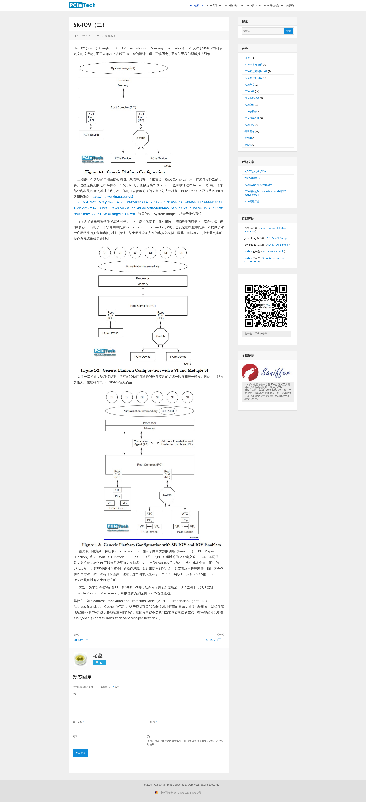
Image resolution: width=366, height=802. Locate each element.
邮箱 (153, 721)
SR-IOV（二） (90, 24)
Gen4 (247, 58)
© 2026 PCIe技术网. (154, 784)
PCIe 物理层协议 (253, 78)
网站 (75, 736)
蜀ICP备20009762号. (211, 784)
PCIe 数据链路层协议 (255, 71)
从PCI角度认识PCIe (255, 171)
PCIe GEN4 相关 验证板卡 (258, 184)
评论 (76, 693)
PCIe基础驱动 (251, 98)
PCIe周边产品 (251, 201)
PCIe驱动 (249, 124)
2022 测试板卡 (252, 178)
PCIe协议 (249, 91)
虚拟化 (111, 35)
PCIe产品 (249, 84)
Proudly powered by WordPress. (183, 784)
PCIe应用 (249, 104)
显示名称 (79, 721)
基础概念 (249, 131)
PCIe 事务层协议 (253, 64)
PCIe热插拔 (250, 111)
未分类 (103, 35)
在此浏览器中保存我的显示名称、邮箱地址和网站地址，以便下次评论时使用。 (185, 742)
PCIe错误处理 (251, 118)
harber (248, 251)
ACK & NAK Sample (277, 238)
